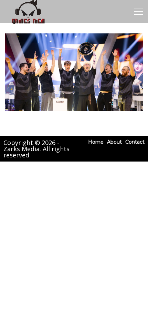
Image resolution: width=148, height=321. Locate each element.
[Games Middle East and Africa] (28, 23)
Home (96, 141)
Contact (135, 141)
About (114, 141)
